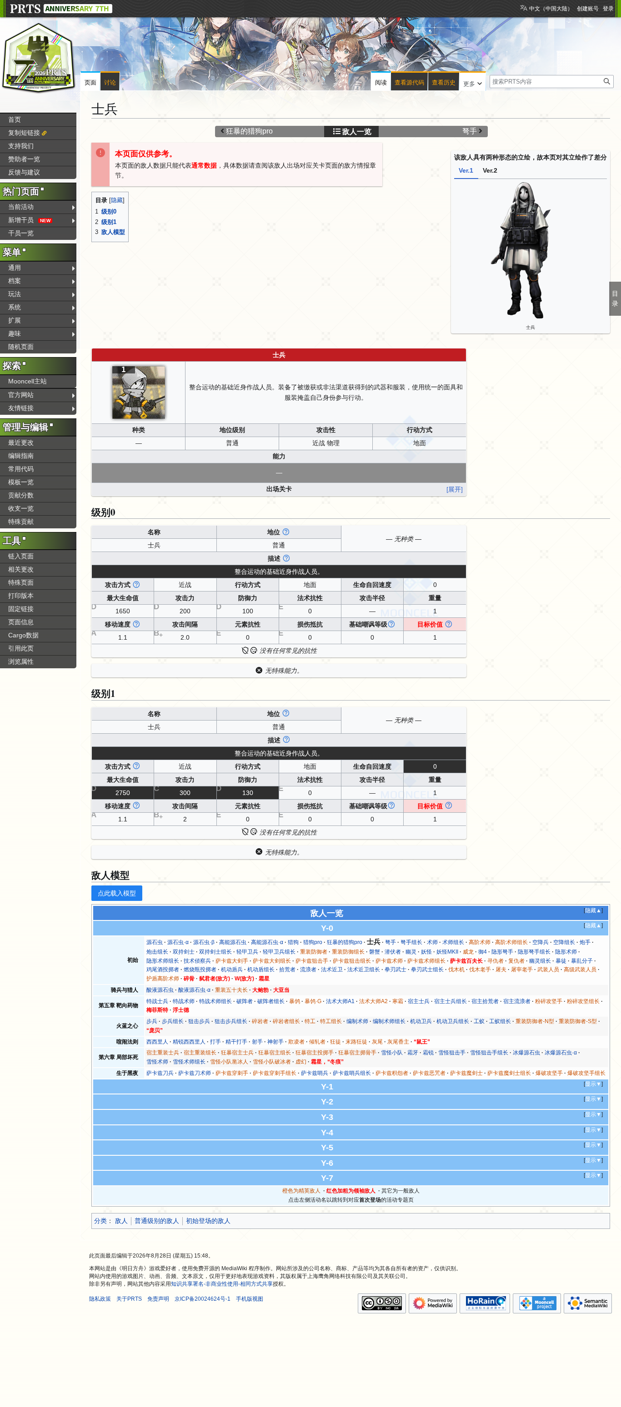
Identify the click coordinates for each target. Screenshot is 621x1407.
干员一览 (21, 233)
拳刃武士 (395, 969)
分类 (100, 1220)
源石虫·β (204, 942)
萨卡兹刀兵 (160, 1073)
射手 (257, 1042)
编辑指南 (21, 455)
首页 (14, 119)
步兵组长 (173, 1021)
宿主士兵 (419, 1001)
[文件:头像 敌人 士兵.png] (138, 391)
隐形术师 (566, 952)
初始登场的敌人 (208, 1220)
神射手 (275, 1042)
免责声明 (158, 1299)
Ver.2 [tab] (490, 170)
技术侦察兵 (197, 961)
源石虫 (154, 942)
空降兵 (540, 942)
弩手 (469, 131)
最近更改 (21, 442)
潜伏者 (393, 952)
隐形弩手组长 (534, 952)
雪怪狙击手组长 (489, 1052)
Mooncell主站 (27, 381)
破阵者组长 (271, 1001)
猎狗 (293, 942)
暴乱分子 (582, 961)
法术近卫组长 (363, 969)
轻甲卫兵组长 (279, 952)
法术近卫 (332, 969)
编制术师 (357, 1021)
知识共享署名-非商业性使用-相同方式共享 (222, 1284)
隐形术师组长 (162, 961)
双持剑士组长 (215, 952)
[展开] (454, 488)
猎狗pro (312, 942)
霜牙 (412, 1052)
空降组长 (564, 942)
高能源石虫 (232, 942)
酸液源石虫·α (194, 990)
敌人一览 (356, 131)
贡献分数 (21, 495)
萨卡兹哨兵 (314, 1073)
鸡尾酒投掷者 (162, 969)
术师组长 (453, 942)
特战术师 (184, 1001)
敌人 (121, 1220)
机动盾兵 (232, 969)
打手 (215, 1042)
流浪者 (308, 969)
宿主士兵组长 (450, 1001)
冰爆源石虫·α (561, 1052)
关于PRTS (129, 1299)
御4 (482, 952)
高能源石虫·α (267, 942)
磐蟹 (374, 952)
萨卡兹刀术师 (194, 1073)
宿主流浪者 (517, 1001)
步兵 (151, 1021)
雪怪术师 (157, 1062)
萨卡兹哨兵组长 (352, 1073)
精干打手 (236, 1042)
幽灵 (411, 952)
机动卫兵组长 (452, 1021)
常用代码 (21, 468)
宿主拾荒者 (485, 1001)
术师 (432, 942)
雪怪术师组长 (189, 1062)
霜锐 (428, 1052)
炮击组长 (157, 952)
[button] (473, 82)
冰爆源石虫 (526, 1052)
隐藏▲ (593, 910)
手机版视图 (249, 1299)
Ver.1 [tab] (466, 170)
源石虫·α (178, 942)
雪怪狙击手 (452, 1052)
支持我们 (21, 145)
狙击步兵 (199, 1021)
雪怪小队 (392, 1052)
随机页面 (21, 346)
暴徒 (561, 961)
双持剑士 (184, 952)
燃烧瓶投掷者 (200, 969)
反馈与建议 (24, 172)
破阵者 (244, 1001)
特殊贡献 (21, 521)
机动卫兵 (421, 1021)
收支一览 (21, 508)
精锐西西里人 (189, 1042)
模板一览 (21, 482)
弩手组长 (411, 942)
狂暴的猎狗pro (249, 131)
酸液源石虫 (160, 990)
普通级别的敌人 (157, 1220)
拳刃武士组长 (427, 969)
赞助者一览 (24, 159)
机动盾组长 (261, 969)
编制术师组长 (389, 1021)
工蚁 (479, 1021)
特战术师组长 (215, 1001)
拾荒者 (287, 969)
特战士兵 (157, 1001)
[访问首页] (38, 58)
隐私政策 (100, 1299)
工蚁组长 (500, 1021)
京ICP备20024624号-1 (202, 1299)
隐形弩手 (502, 952)
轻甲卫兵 (247, 952)
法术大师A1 (340, 1001)
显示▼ (593, 1084)
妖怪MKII (447, 952)
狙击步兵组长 (231, 1021)
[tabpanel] (530, 255)
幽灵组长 (540, 961)
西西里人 (157, 1042)
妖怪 (426, 952)
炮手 (585, 942)
